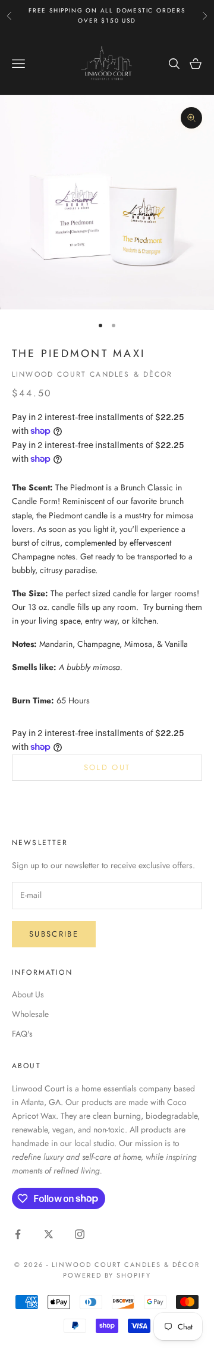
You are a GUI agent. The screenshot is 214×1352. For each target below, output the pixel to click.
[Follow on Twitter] (49, 1234)
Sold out (107, 767)
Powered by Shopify (107, 1275)
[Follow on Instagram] (80, 1234)
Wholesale (30, 1014)
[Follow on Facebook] (18, 1234)
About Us (28, 994)
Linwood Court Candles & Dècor (92, 374)
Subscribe (53, 934)
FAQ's (22, 1034)
